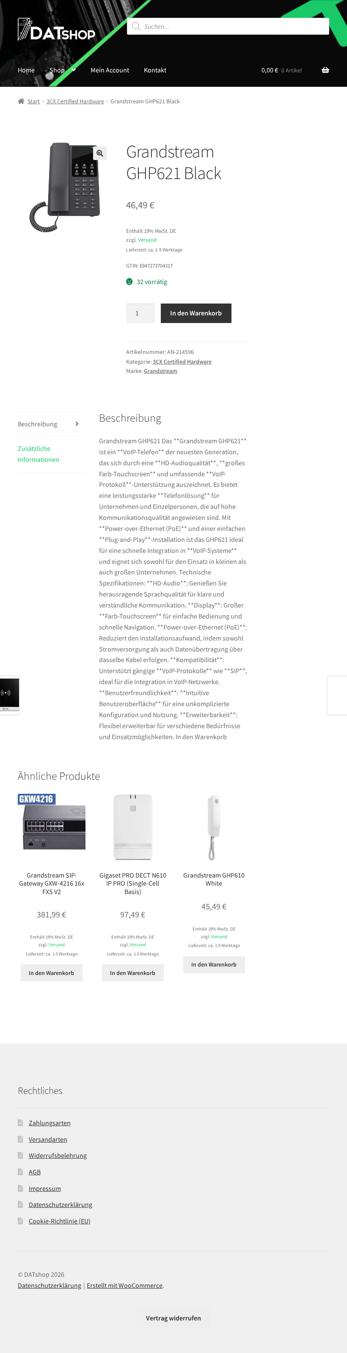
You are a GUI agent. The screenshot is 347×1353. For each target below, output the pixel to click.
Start (34, 101)
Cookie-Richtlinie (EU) (60, 1221)
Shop (57, 70)
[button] (100, 153)
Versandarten (48, 1139)
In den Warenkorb (196, 313)
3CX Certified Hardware (75, 101)
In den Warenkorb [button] (51, 973)
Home (26, 70)
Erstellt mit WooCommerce (124, 1285)
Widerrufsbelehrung (58, 1155)
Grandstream (160, 371)
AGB (35, 1172)
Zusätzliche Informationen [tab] (38, 454)
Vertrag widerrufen (173, 1318)
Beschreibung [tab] (37, 424)
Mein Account (110, 70)
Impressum (45, 1188)
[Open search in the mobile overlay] (228, 26)
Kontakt (155, 70)
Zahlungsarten (50, 1122)
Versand (147, 239)
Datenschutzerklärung (60, 1204)
